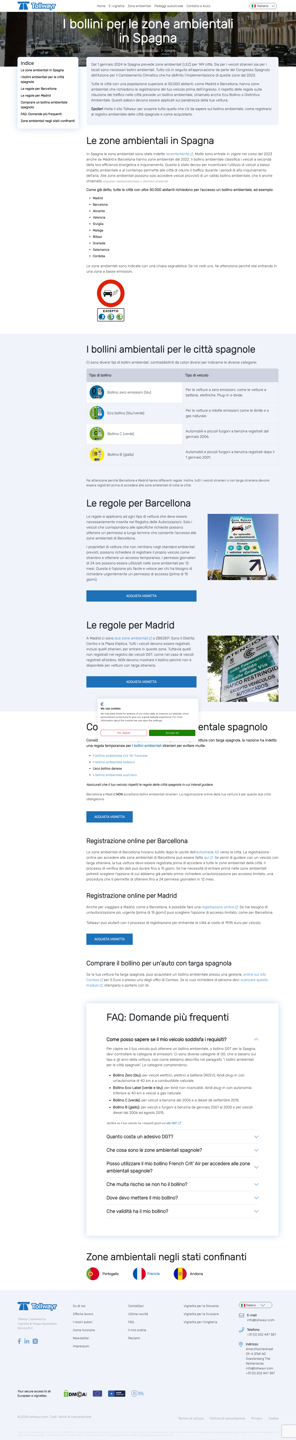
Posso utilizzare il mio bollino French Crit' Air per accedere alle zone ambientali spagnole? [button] (178, 1167)
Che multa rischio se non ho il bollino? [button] (147, 1184)
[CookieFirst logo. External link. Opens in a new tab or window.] (102, 704)
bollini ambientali (147, 745)
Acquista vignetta (141, 596)
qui (206, 857)
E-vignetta (116, 6)
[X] (35, 1342)
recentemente (177, 154)
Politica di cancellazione (227, 1418)
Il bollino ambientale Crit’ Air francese (120, 756)
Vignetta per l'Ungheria (200, 1322)
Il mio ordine (137, 1330)
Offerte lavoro (83, 1314)
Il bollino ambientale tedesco (114, 762)
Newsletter (81, 1338)
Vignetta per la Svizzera (201, 1314)
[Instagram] (26, 1342)
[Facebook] (19, 1342)
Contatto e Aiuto (198, 6)
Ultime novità (138, 1314)
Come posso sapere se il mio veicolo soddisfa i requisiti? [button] (167, 1039)
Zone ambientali (139, 6)
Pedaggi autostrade (168, 6)
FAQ (131, 1322)
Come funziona (84, 1330)
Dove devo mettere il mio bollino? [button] (142, 1198)
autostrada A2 (207, 852)
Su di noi (79, 1306)
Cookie (273, 1418)
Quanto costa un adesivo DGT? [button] (140, 1136)
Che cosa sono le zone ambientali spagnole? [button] (154, 1150)
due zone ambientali (131, 638)
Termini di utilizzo (191, 1418)
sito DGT (171, 1123)
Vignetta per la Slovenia (201, 1306)
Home (101, 6)
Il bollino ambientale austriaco (115, 775)
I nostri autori (82, 1322)
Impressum (81, 1346)
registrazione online (218, 907)
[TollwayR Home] (37, 6)
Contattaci (136, 1306)
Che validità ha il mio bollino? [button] (137, 1211)
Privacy (257, 1418)
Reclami (134, 1338)
